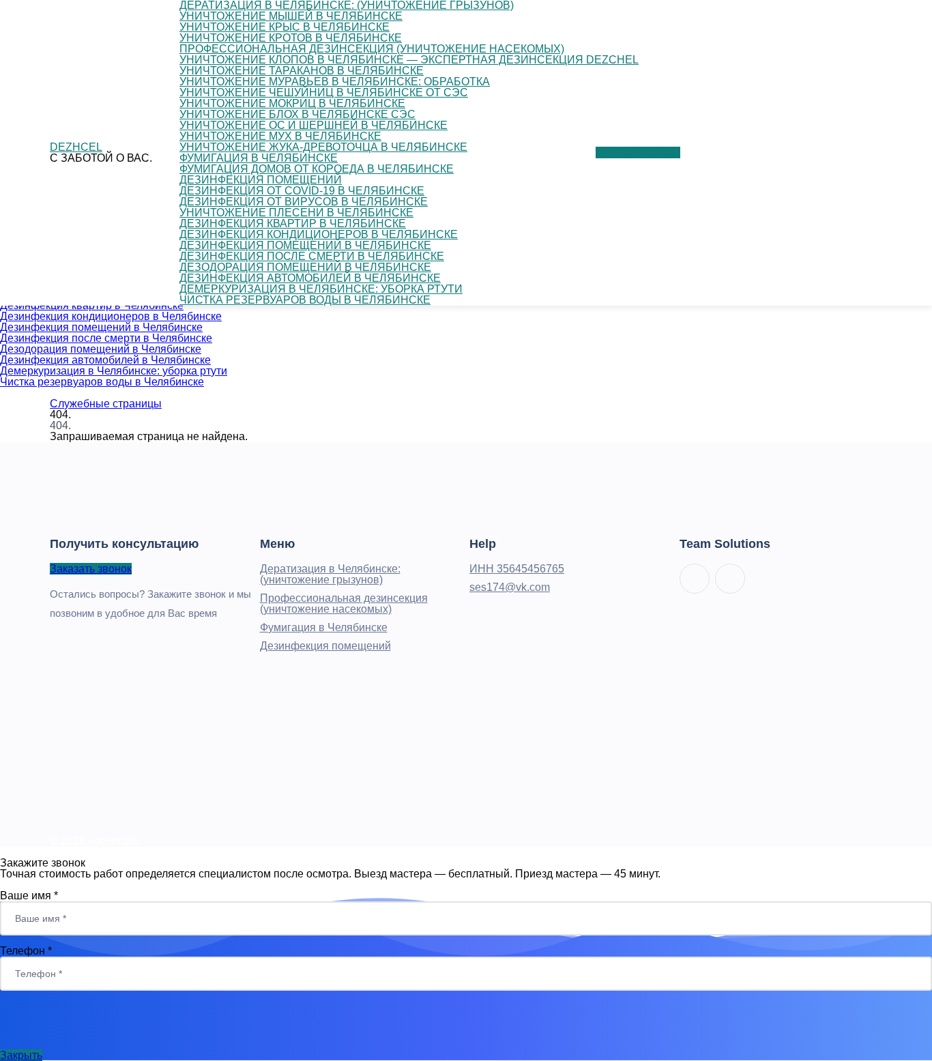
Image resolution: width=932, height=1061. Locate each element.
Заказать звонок (91, 569)
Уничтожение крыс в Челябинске (284, 27)
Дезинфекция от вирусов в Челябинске (303, 201)
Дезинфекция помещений (260, 180)
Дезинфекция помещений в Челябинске (101, 327)
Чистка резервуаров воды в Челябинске (102, 382)
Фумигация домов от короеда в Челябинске (316, 169)
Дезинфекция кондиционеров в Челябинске (111, 316)
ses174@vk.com (509, 587)
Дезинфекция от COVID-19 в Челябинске (301, 191)
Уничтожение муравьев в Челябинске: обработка (334, 81)
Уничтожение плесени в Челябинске (296, 212)
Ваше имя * (29, 895)
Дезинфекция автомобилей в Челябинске (105, 360)
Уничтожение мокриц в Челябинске (292, 103)
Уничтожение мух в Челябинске (280, 136)
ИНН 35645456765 (516, 569)
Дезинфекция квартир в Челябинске (292, 223)
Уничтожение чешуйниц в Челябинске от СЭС (323, 92)
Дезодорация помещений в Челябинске (100, 349)
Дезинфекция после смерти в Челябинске (106, 338)
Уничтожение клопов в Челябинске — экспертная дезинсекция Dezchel (409, 60)
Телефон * (26, 951)
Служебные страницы (106, 403)
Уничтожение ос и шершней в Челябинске (313, 125)
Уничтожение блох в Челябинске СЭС (297, 114)
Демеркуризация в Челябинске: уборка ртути (113, 371)
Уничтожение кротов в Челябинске (290, 38)
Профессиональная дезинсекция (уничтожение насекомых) (371, 49)
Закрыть (21, 1055)
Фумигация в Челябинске (258, 158)
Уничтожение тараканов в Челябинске (301, 70)
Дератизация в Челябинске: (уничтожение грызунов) (330, 574)
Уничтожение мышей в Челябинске (291, 16)
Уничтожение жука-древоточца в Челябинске (323, 147)
